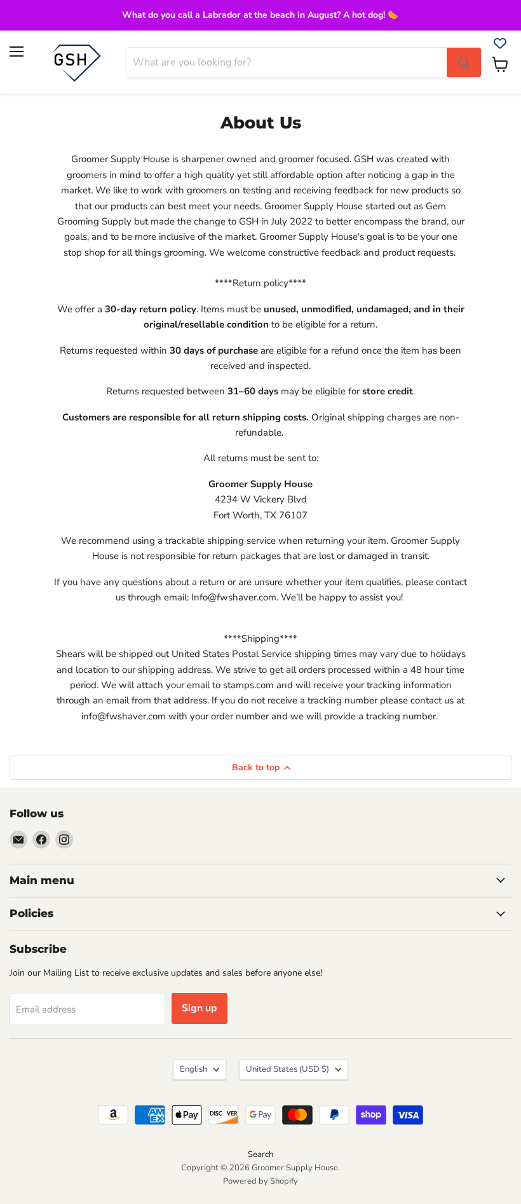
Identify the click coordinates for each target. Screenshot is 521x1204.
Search (260, 1154)
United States (287, 1069)
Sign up (199, 1008)
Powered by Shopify (260, 1181)
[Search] (464, 62)
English (193, 1069)
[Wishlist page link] (500, 43)
